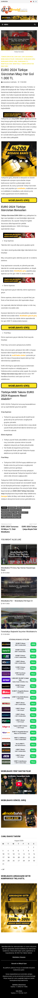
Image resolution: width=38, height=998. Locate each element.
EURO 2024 (17, 56)
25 (8, 861)
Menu (6, 24)
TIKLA (33, 651)
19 (13, 857)
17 (3, 857)
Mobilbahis (19, 59)
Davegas (4, 496)
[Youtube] (31, 1)
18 (8, 857)
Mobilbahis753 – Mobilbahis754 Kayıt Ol (17, 601)
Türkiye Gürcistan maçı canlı (11, 517)
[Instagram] (36, 1)
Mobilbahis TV (23, 61)
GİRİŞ (33, 644)
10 (3, 854)
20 (19, 857)
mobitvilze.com (6, 64)
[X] (34, 1)
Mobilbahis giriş (20, 271)
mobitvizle (16, 64)
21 (24, 857)
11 (8, 854)
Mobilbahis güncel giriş (9, 61)
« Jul (2, 869)
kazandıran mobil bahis (10, 82)
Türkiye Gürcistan (7, 56)
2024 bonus (11, 507)
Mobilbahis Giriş (29, 59)
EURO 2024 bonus (27, 56)
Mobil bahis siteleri (7, 59)
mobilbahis (21, 188)
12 (13, 854)
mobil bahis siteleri (19, 355)
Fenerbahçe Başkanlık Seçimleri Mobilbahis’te (19, 632)
